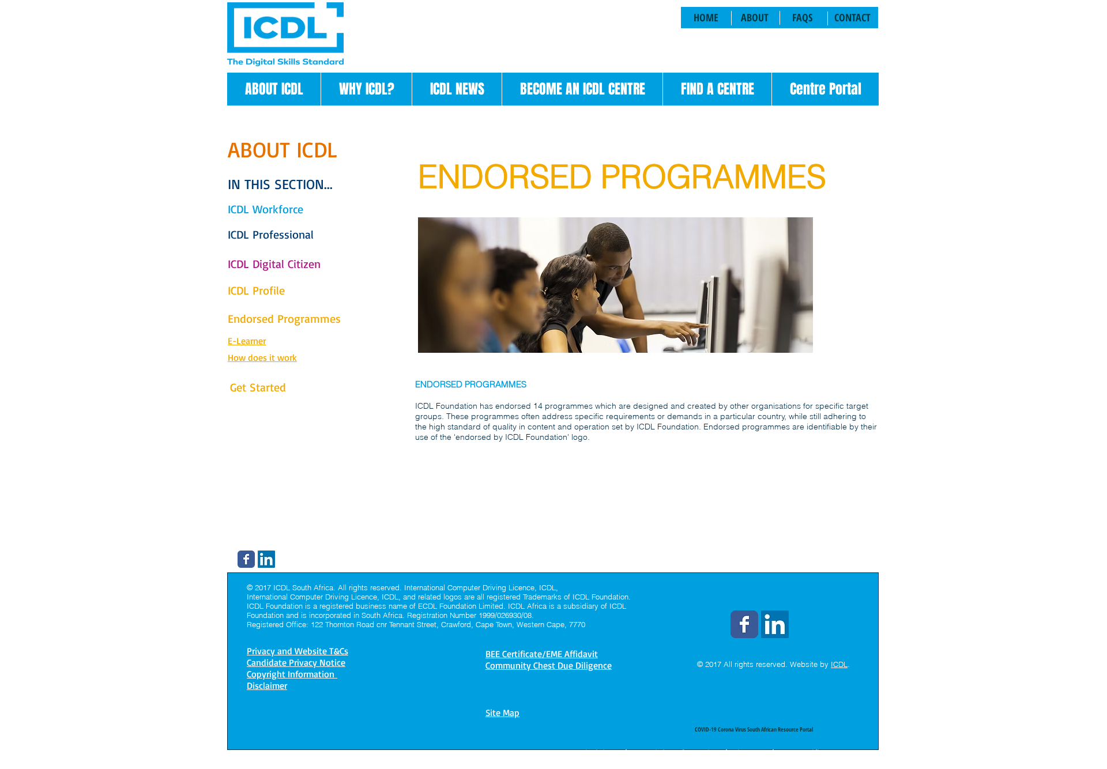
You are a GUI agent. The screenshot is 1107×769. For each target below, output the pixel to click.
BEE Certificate (808, 753)
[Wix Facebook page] (246, 559)
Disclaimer (600, 753)
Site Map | (753, 753)
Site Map (502, 712)
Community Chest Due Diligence (548, 665)
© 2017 (709, 664)
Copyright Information (676, 753)
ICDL (839, 664)
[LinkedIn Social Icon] (266, 559)
